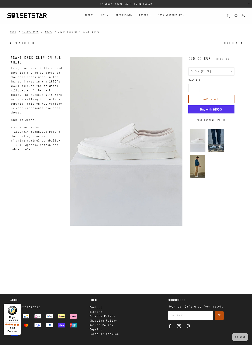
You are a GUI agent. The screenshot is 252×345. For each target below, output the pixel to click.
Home (13, 32)
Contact (95, 307)
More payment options (211, 120)
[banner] (27, 15)
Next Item (231, 43)
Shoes (48, 32)
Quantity (193, 80)
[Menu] (18, 306)
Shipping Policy (103, 320)
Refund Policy (101, 325)
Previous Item (23, 43)
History (95, 311)
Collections (30, 32)
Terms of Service (104, 334)
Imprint (95, 329)
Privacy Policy (102, 316)
